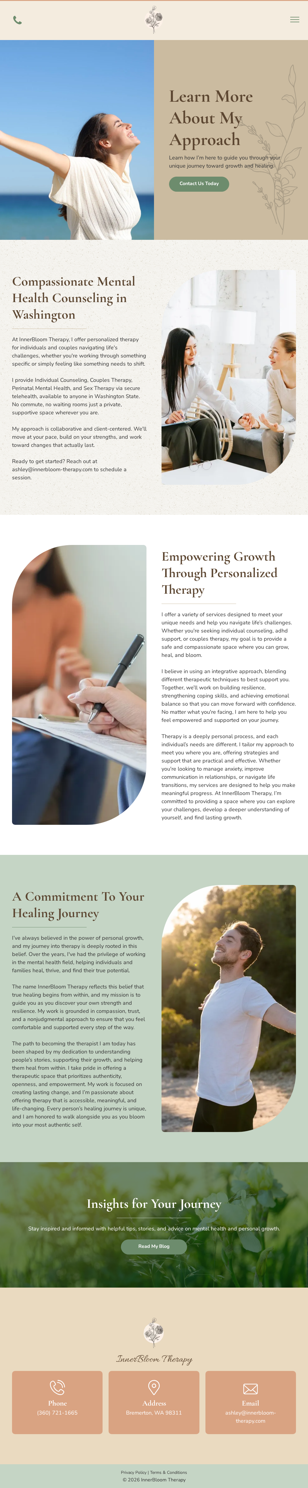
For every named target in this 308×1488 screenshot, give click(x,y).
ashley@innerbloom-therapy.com (52, 469)
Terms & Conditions (168, 1472)
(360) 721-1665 (57, 1412)
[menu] (295, 19)
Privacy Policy (133, 1472)
